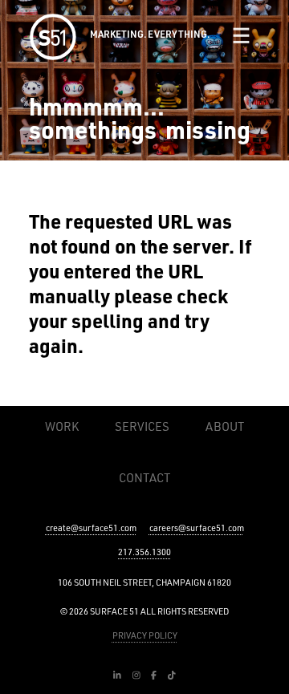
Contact (144, 477)
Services (142, 426)
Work (62, 426)
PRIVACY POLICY (144, 635)
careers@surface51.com (196, 528)
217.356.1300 (144, 552)
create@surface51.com (91, 528)
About (225, 426)
